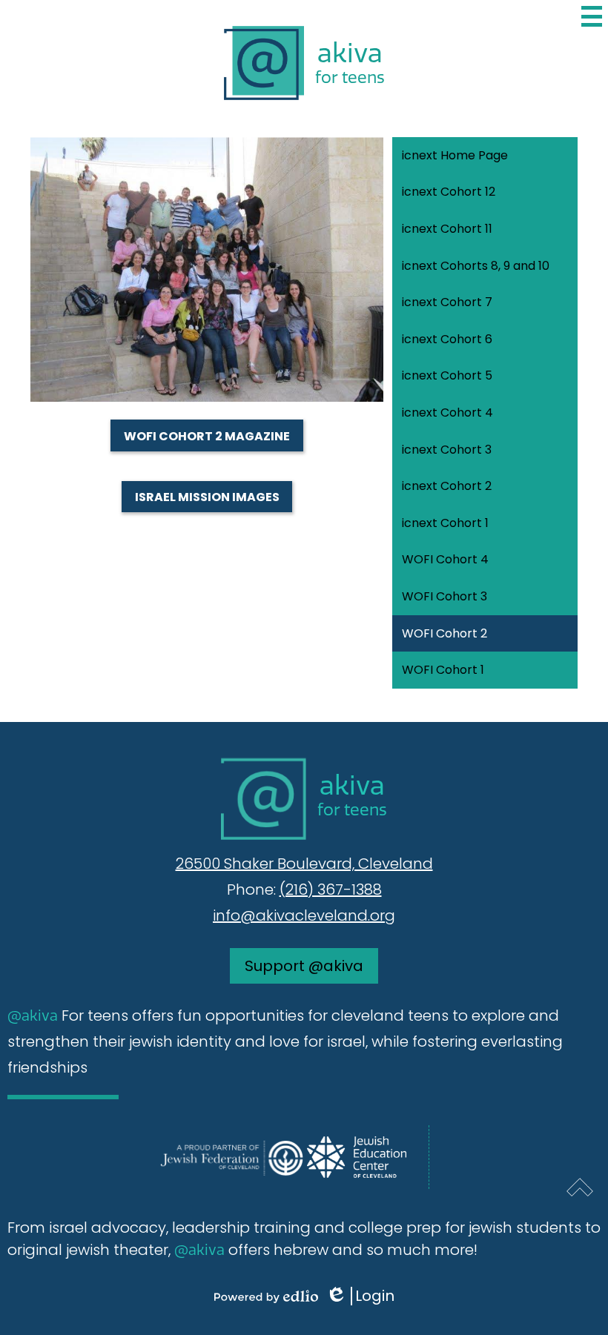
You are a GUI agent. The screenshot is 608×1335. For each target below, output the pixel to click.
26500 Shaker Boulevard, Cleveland (304, 863)
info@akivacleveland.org (304, 915)
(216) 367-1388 (331, 889)
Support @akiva (304, 965)
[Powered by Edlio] (266, 1296)
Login (365, 1296)
